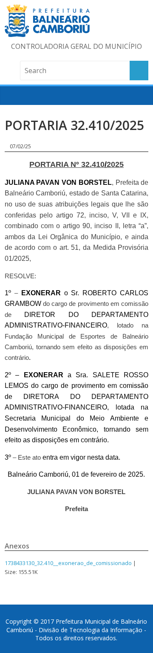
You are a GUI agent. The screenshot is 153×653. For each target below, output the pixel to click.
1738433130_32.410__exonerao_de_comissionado (68, 563)
